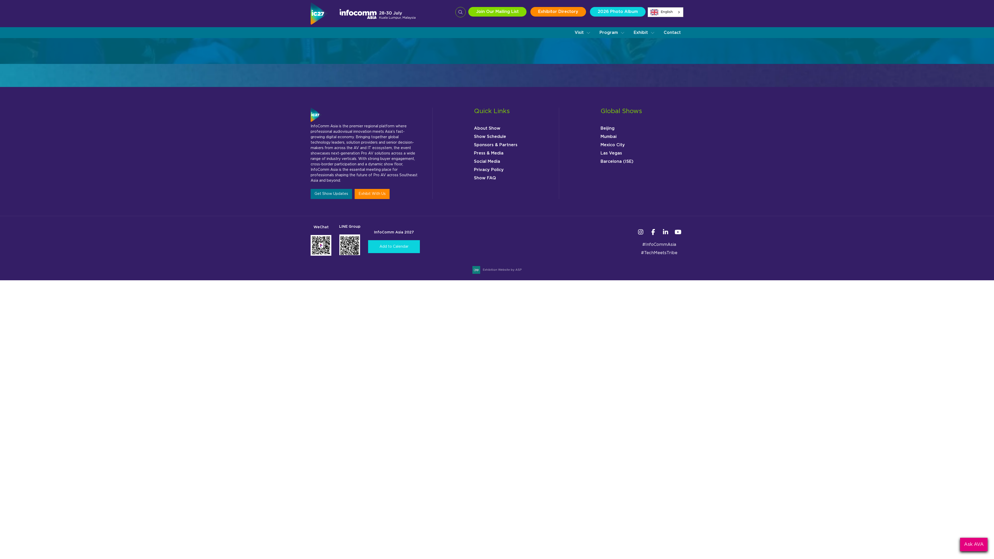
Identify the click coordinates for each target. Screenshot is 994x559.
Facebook (653, 232)
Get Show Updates (331, 194)
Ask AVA (974, 544)
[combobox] (665, 12)
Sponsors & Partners (495, 145)
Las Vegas (611, 153)
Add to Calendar (393, 246)
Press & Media (488, 153)
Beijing (608, 128)
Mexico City (613, 145)
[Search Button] (460, 12)
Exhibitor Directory (558, 12)
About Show (487, 128)
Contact (672, 33)
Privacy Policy (489, 170)
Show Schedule (490, 137)
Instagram (640, 232)
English (667, 12)
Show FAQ (485, 178)
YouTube (677, 232)
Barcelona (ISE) (617, 161)
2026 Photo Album (618, 12)
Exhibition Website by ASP (502, 269)
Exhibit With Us (372, 194)
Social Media (487, 161)
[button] (582, 32)
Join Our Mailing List (497, 12)
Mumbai (609, 137)
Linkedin (665, 232)
